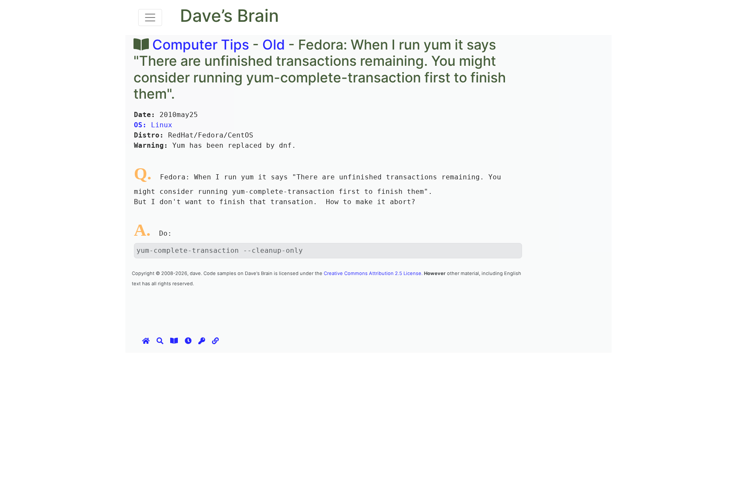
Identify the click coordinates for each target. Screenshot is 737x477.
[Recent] (188, 340)
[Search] (160, 340)
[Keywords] (202, 340)
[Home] (146, 340)
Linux (153, 125)
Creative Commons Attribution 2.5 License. (373, 273)
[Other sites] (215, 340)
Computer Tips (200, 44)
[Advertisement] (287, 307)
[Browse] (174, 340)
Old (273, 44)
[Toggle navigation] (150, 17)
